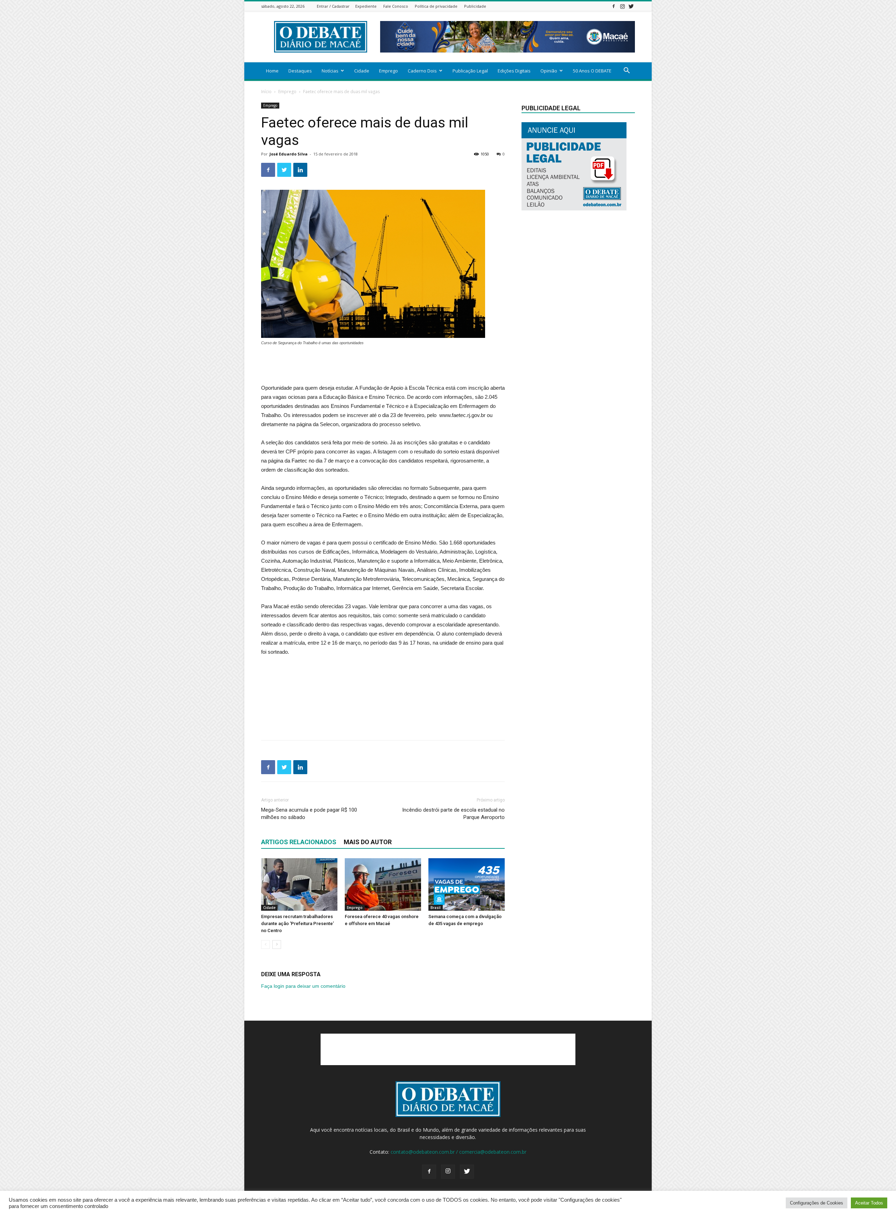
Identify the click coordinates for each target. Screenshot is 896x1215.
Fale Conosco (395, 6)
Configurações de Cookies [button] (816, 1203)
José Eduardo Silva (289, 154)
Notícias (330, 71)
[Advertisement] (383, 365)
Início (266, 92)
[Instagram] (622, 6)
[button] (626, 71)
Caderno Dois (422, 71)
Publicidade (475, 6)
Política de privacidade (436, 6)
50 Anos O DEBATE (592, 71)
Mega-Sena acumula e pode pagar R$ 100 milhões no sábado (309, 813)
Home (272, 71)
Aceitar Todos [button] (869, 1203)
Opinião (548, 71)
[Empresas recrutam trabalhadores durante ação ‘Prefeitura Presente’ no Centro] (299, 884)
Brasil (435, 907)
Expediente (366, 6)
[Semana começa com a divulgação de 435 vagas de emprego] (466, 884)
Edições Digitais (514, 71)
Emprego (388, 71)
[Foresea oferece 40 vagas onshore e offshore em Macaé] (383, 884)
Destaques (300, 71)
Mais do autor (368, 842)
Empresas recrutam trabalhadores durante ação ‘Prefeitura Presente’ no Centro (297, 923)
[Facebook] (613, 6)
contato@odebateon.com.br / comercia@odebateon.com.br (458, 1151)
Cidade (361, 71)
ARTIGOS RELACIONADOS (298, 842)
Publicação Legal (470, 71)
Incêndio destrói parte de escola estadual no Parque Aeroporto (453, 813)
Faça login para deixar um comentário (303, 986)
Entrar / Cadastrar (333, 6)
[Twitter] (631, 6)
